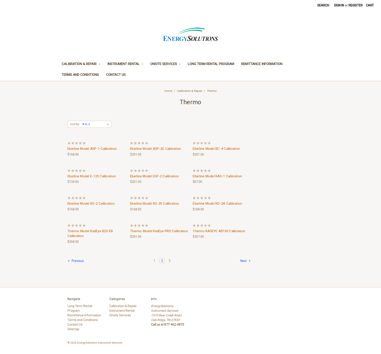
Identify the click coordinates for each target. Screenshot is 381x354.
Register (356, 5)
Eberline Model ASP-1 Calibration (92, 149)
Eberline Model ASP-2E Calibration (155, 149)
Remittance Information (261, 64)
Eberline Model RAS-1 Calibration (217, 176)
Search (323, 5)
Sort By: (75, 124)
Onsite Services (164, 64)
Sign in (339, 5)
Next (243, 261)
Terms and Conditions (80, 75)
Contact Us (116, 75)
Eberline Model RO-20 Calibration (154, 204)
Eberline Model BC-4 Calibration (216, 149)
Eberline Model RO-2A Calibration (217, 204)
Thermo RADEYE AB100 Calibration (219, 231)
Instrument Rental (123, 64)
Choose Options (96, 142)
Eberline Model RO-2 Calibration (91, 204)
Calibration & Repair (79, 64)
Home (168, 91)
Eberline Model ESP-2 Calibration (154, 176)
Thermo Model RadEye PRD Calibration (159, 231)
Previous (77, 261)
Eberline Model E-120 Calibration (91, 176)
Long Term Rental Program (211, 64)
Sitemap (73, 329)
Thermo (212, 91)
